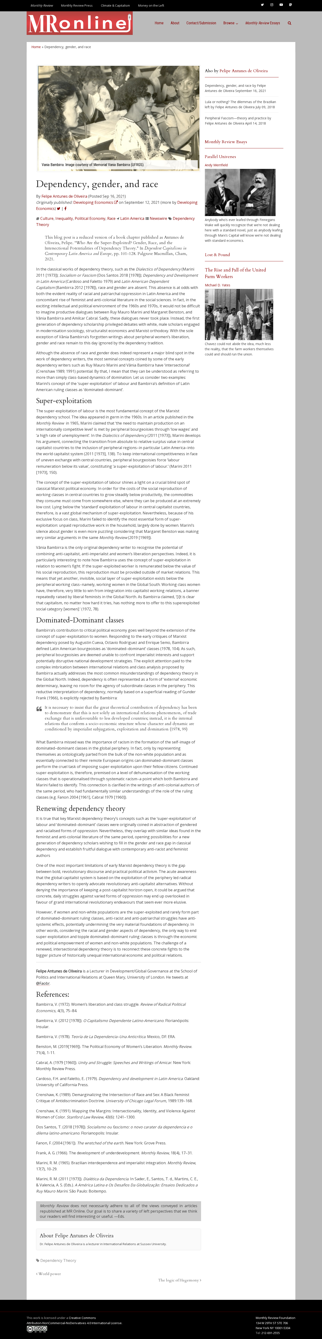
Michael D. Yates (217, 285)
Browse (229, 23)
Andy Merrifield (216, 165)
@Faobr (43, 983)
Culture (47, 218)
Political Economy (90, 218)
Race (111, 218)
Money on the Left (151, 5)
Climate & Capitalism (115, 5)
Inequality (64, 218)
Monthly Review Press (77, 5)
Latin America (132, 218)
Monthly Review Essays (226, 142)
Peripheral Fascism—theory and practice (236, 118)
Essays (262, 23)
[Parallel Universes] (240, 192)
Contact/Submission (201, 23)
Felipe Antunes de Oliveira (64, 196)
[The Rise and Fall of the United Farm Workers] (239, 314)
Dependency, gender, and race (228, 85)
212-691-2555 (270, 1333)
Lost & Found (217, 255)
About (175, 23)
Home (159, 23)
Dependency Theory (58, 1260)
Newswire (158, 218)
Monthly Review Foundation (275, 1318)
